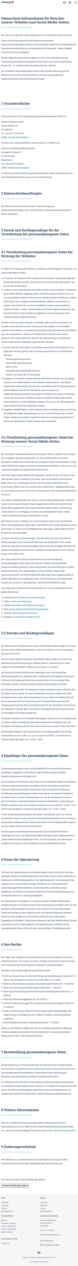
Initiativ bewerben (6, 1232)
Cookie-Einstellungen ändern (15, 1185)
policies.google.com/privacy (24, 613)
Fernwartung (5, 1243)
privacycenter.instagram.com (27, 617)
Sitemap (43, 1257)
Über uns (4, 1220)
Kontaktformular (48, 1241)
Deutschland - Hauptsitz (8, 1223)
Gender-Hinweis (51, 1257)
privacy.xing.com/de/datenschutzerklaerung (28, 609)
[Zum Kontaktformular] (64, 3)
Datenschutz (33, 1257)
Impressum (26, 1257)
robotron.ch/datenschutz (64, 1130)
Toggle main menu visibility (75, 2)
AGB (39, 1257)
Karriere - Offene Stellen (8, 1229)
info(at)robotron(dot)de (18, 168)
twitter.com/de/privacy (21, 601)
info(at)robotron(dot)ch (18, 137)
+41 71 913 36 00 (48, 1230)
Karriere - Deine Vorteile (8, 1226)
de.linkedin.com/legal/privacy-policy (28, 605)
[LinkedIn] (39, 1253)
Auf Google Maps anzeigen (51, 1245)
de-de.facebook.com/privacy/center (29, 597)
